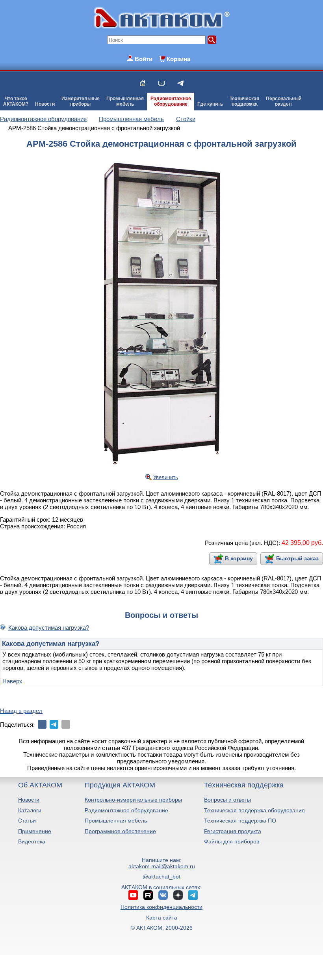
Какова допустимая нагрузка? (48, 627)
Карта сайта (161, 917)
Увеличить (165, 477)
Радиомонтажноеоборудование (170, 101)
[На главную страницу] (143, 83)
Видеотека (31, 841)
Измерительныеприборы (80, 101)
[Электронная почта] (65, 724)
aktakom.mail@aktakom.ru (161, 866)
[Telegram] (54, 724)
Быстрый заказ (297, 558)
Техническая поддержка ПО (240, 820)
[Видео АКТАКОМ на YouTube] (133, 895)
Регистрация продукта (232, 831)
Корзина (178, 59)
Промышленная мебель (116, 820)
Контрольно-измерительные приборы (133, 799)
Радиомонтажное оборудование (126, 810)
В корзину (239, 558)
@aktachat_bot (161, 876)
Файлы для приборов (231, 841)
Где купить (210, 104)
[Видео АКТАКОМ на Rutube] (148, 895)
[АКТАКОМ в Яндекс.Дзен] (178, 895)
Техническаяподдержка (244, 101)
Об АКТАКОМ (40, 785)
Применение (34, 831)
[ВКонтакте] (42, 724)
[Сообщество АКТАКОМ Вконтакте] (163, 895)
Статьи (27, 820)
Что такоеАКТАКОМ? (15, 101)
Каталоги (29, 810)
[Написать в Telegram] (180, 83)
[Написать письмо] (161, 83)
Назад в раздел (21, 710)
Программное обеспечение (120, 831)
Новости (45, 104)
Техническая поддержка (244, 785)
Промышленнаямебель (125, 101)
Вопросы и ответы (227, 799)
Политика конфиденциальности (161, 907)
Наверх (12, 681)
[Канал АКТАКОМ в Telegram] (193, 895)
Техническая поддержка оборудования (254, 810)
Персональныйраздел (283, 101)
